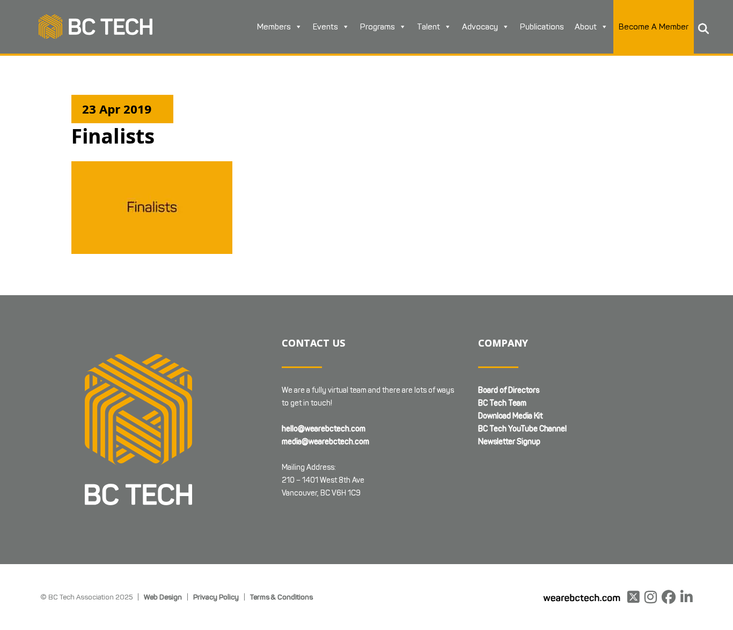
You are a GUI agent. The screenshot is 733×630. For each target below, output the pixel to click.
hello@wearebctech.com (323, 428)
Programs (377, 27)
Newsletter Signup (509, 441)
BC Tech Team (502, 403)
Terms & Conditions (281, 596)
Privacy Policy (216, 596)
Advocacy (480, 27)
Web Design (163, 596)
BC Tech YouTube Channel (522, 428)
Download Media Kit (510, 416)
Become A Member (653, 27)
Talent (428, 27)
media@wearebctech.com (325, 441)
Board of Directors (508, 390)
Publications (542, 27)
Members (274, 27)
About (586, 27)
